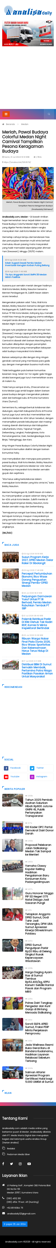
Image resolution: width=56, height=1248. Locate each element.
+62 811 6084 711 (15, 1207)
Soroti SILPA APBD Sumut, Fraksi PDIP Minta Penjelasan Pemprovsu (37, 1028)
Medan (24, 124)
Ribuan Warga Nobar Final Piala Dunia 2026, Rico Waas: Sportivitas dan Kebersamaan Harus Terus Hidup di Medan (36, 646)
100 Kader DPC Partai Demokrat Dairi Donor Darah (39, 830)
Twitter (40, 767)
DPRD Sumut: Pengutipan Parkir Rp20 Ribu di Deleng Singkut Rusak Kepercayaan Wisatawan (38, 953)
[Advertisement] (28, 79)
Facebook (15, 767)
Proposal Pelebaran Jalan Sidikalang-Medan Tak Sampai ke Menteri (38, 849)
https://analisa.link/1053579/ (17, 162)
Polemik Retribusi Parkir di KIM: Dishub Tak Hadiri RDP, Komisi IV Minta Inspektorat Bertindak (37, 623)
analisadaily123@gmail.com (21, 1213)
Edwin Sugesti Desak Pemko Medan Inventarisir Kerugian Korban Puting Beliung (27, 264)
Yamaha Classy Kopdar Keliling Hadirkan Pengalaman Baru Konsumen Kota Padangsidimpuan (37, 874)
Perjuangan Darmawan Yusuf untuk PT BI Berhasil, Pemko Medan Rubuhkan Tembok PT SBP (37, 602)
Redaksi (11, 1148)
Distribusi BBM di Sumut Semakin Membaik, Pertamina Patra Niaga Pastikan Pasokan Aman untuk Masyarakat (37, 670)
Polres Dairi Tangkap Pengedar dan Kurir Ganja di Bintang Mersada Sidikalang (38, 1007)
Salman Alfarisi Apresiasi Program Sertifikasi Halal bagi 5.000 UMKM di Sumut (39, 1077)
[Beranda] (28, 10)
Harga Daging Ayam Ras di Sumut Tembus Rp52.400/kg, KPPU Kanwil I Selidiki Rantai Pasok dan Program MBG (39, 981)
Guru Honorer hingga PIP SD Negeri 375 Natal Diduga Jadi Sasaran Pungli (39, 898)
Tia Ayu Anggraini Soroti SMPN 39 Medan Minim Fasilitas (26, 276)
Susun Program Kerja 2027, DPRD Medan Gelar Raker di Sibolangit (37, 560)
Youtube (14, 776)
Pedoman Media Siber (18, 1154)
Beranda (10, 124)
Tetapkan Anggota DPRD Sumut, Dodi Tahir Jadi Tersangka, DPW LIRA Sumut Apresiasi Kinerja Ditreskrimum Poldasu (39, 923)
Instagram (41, 776)
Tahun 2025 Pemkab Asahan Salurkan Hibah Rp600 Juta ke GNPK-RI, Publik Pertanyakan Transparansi (39, 808)
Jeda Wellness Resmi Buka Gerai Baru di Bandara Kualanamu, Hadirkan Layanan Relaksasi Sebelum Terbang (39, 1053)
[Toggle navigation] (6, 114)
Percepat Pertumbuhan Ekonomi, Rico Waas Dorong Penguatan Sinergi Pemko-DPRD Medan (37, 580)
